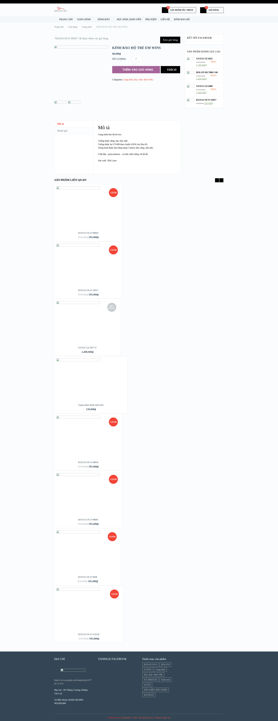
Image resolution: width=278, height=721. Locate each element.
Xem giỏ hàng (170, 39)
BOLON (165, 664)
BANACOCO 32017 (88, 290)
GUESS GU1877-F (87, 347)
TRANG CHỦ (65, 19)
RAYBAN (149, 695)
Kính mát (165, 679)
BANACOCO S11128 (88, 634)
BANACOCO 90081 (88, 519)
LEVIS (147, 684)
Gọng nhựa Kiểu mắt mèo (91, 405)
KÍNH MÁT (104, 19)
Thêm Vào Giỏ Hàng (137, 69)
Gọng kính (128, 79)
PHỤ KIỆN (151, 19)
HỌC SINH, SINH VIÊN (129, 19)
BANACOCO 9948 (87, 577)
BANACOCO (150, 664)
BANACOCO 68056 (88, 462)
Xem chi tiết (88, 212)
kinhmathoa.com (114, 718)
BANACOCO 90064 (88, 233)
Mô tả (60, 123)
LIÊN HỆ (165, 19)
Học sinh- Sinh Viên (143, 79)
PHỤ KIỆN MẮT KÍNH (155, 690)
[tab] (74, 123)
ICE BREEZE (150, 679)
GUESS (147, 669)
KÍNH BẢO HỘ (182, 19)
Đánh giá (62, 130)
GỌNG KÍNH (84, 19)
